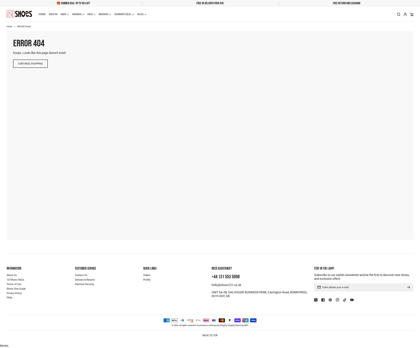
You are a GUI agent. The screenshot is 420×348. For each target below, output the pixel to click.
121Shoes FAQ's (15, 279)
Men (63, 14)
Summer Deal (122, 14)
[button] (65, 14)
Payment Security (84, 284)
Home (9, 26)
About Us (12, 275)
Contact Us (81, 275)
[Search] (398, 14)
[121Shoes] (19, 14)
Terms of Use (14, 284)
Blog (140, 14)
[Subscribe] (409, 287)
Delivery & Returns (85, 279)
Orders (146, 275)
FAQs (9, 297)
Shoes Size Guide (16, 288)
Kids (90, 14)
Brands (103, 14)
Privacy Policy (14, 293)
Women (76, 14)
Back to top (210, 335)
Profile (146, 279)
